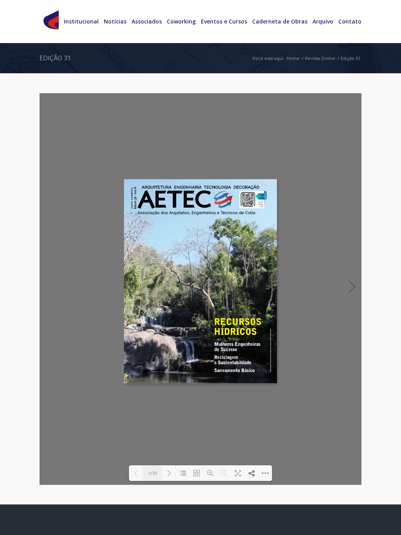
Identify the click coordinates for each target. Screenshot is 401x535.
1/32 (152, 473)
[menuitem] (79, 21)
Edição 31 (55, 58)
